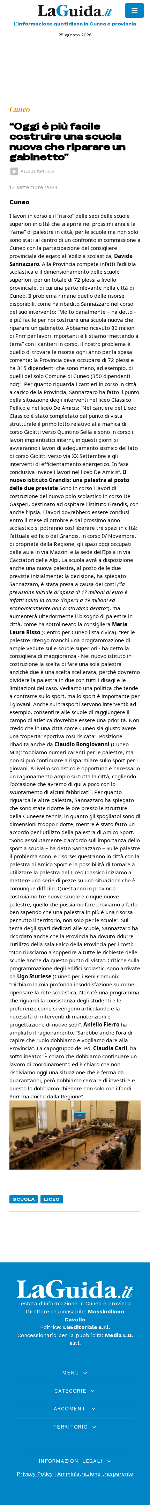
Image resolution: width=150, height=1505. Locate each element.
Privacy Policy (35, 1474)
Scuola (24, 1199)
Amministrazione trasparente (95, 1474)
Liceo (52, 1199)
